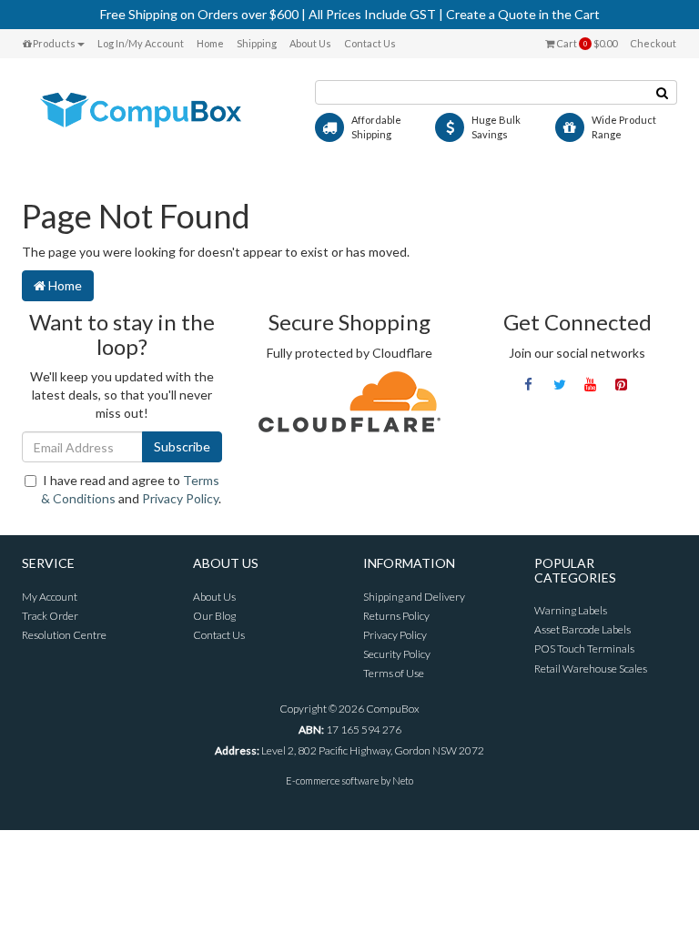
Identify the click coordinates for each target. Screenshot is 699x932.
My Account (49, 596)
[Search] (662, 92)
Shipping (257, 43)
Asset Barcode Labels (582, 629)
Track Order (50, 616)
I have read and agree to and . (131, 489)
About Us (310, 43)
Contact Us (370, 43)
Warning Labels (570, 610)
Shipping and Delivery (414, 596)
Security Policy (397, 654)
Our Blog (214, 616)
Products (53, 43)
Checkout (653, 43)
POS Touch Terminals (584, 648)
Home (210, 43)
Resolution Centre (64, 635)
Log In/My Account (140, 43)
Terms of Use (393, 673)
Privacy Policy (180, 498)
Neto (402, 780)
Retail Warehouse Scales (590, 668)
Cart (585, 43)
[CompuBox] (155, 110)
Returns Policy (396, 616)
